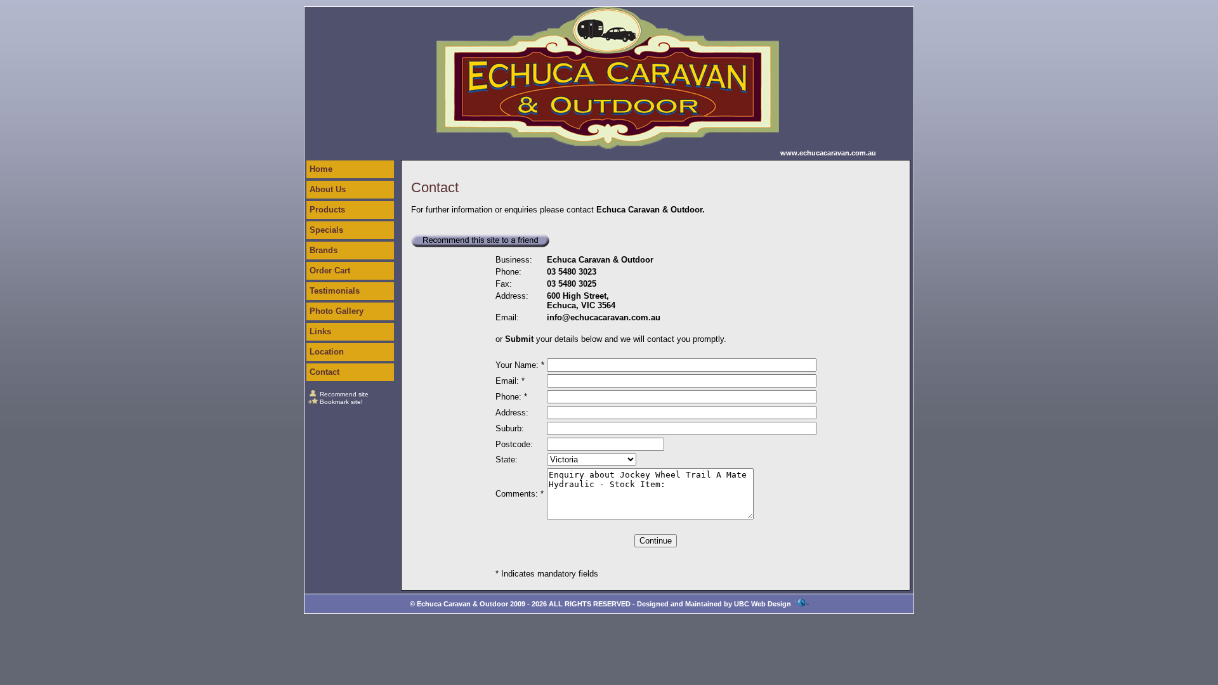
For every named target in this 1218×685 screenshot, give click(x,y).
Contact (324, 372)
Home (321, 169)
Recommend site (344, 394)
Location (327, 351)
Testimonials (335, 291)
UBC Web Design (762, 604)
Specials (326, 230)
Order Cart (330, 270)
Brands (323, 250)
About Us (328, 189)
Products (327, 209)
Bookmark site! (341, 401)
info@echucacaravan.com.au (603, 317)
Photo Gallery (336, 311)
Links (320, 331)
